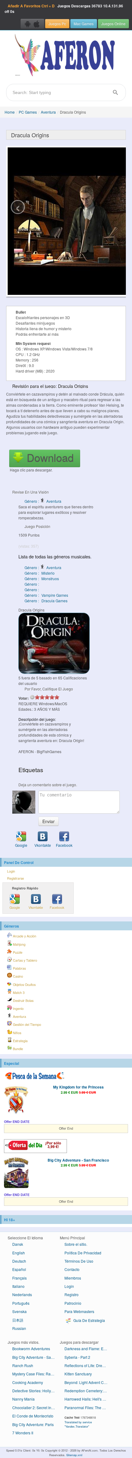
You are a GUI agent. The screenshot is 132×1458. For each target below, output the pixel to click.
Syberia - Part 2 (77, 1357)
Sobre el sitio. (75, 1244)
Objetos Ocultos (24, 984)
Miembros (72, 1277)
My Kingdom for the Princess (78, 1087)
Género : (32, 584)
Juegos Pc (57, 23)
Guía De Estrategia (88, 1320)
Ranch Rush (22, 1365)
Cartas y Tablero (24, 960)
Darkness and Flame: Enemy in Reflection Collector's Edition (88, 1348)
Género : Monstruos (42, 578)
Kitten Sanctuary (78, 1373)
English (18, 1252)
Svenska (19, 1311)
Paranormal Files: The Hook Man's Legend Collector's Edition (88, 1407)
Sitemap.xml (74, 1455)
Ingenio (18, 1008)
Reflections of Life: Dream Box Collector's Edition (88, 1365)
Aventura (48, 112)
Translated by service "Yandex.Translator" (78, 1424)
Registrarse (15, 878)
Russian (19, 1328)
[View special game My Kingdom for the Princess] (16, 1100)
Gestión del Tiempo (26, 1024)
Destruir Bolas (22, 1000)
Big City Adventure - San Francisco (78, 1160)
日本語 (17, 1320)
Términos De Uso (78, 1261)
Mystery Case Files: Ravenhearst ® (36, 1373)
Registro (71, 1294)
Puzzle (17, 952)
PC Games (28, 112)
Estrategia (20, 1040)
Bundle (17, 1048)
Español (19, 1269)
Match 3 (18, 992)
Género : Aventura (43, 501)
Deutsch (19, 1261)
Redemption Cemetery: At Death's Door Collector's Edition (88, 1390)
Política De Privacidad (82, 1252)
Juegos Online (113, 23)
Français (19, 1277)
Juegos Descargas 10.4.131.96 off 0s (64, 8)
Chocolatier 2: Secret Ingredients (36, 1407)
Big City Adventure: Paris (33, 1424)
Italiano (18, 1286)
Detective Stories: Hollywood (36, 1390)
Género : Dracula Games (46, 600)
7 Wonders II (22, 1432)
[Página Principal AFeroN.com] (66, 55)
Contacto (72, 1269)
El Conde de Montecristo (32, 1415)
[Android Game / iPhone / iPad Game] (32, 24)
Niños (16, 1032)
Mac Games (84, 23)
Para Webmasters (79, 1311)
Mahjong (18, 944)
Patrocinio (72, 1303)
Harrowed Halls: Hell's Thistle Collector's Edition (88, 1398)
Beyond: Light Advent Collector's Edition (88, 1382)
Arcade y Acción (24, 936)
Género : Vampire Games (46, 595)
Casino (17, 976)
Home (10, 112)
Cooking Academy (27, 1382)
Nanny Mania (23, 1398)
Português (20, 1303)
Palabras (19, 968)
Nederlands (22, 1294)
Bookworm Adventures (31, 1348)
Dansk (17, 1244)
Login (11, 871)
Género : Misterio (40, 573)
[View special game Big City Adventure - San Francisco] (16, 1173)
